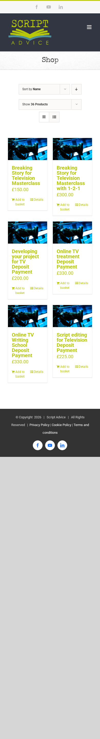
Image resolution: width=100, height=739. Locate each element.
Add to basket (20, 202)
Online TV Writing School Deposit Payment (23, 345)
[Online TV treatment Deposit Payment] (72, 232)
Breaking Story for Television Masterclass (26, 175)
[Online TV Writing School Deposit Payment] (27, 316)
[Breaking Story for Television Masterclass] (27, 149)
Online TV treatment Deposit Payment (68, 259)
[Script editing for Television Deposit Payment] (72, 316)
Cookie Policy (61, 425)
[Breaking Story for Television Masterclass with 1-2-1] (72, 149)
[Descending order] (77, 89)
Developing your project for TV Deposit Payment (25, 261)
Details (38, 199)
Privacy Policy (39, 425)
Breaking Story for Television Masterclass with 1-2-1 (71, 178)
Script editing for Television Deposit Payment (72, 342)
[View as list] (54, 117)
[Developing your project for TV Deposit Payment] (27, 232)
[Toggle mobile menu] (89, 27)
